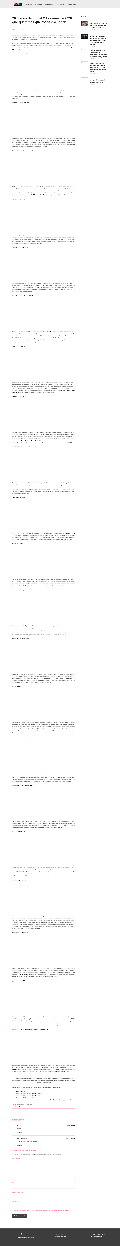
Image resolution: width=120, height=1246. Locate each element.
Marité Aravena (70, 1100)
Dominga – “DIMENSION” (18, 831)
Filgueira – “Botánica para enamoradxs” (22, 590)
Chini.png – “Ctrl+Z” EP (18, 396)
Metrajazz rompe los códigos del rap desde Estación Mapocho (97, 80)
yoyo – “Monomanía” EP (18, 981)
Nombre (15, 1183)
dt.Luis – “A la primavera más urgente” (22, 54)
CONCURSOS (72, 4)
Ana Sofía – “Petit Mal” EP (19, 199)
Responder (19, 1132)
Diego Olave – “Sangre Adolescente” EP (22, 295)
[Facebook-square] (99, 4)
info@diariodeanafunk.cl (61, 1236)
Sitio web (15, 1201)
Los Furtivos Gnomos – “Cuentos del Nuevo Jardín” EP (35, 1029)
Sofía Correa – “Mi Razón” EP (19, 497)
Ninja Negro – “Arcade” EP (19, 346)
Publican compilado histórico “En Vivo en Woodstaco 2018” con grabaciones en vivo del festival (98, 68)
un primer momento (21, 432)
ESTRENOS (38, 4)
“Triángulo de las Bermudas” (29, 440)
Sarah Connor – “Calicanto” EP (20, 932)
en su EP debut (22, 974)
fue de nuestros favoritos (57, 331)
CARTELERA (60, 4)
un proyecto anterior (60, 1071)
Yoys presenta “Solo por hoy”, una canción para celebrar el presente (98, 25)
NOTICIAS (29, 4)
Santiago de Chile (60, 1234)
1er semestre (30, 1093)
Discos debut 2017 (21, 1091)
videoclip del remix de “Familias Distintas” (39, 194)
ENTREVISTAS (49, 4)
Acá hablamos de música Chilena (25, 1237)
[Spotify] (103, 4)
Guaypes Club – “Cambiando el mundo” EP (23, 150)
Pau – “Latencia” (16, 686)
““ (20, 102)
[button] (106, 4)
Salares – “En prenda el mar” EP (20, 247)
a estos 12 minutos (68, 382)
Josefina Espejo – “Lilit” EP (19, 880)
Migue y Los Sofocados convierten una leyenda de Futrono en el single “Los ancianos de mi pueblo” (98, 40)
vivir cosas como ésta (60, 442)
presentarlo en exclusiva (19, 1069)
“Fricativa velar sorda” (45, 440)
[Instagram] (96, 4)
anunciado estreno (70, 533)
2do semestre (39, 1093)
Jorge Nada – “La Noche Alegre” (20, 737)
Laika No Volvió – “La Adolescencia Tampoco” (24, 447)
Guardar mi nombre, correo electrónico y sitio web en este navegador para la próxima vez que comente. (43, 1210)
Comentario (16, 1158)
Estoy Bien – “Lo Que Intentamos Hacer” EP (23, 785)
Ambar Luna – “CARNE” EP (19, 543)
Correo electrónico (18, 1192)
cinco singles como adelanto (20, 485)
